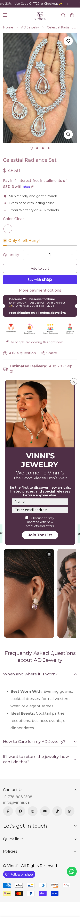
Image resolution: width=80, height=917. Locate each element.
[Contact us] (72, 871)
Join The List (40, 535)
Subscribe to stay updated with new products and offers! (40, 522)
